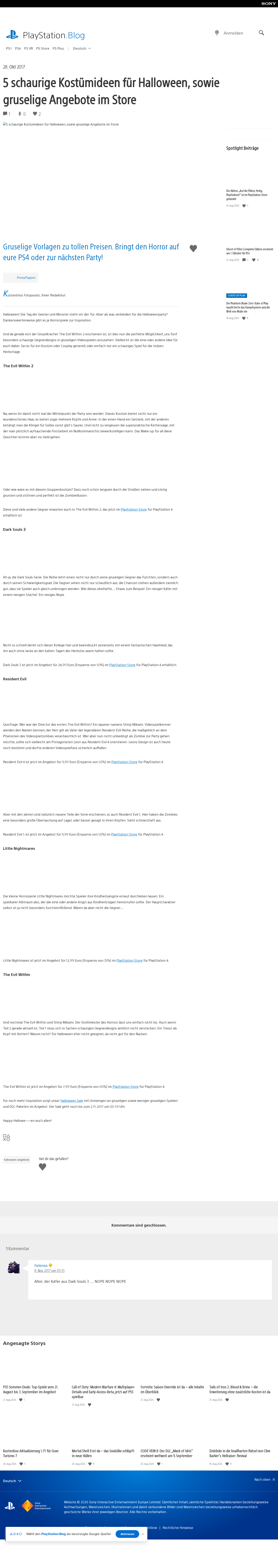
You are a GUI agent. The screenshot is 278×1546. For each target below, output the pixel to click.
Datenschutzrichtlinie (141, 1527)
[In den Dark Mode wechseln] (217, 33)
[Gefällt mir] (244, 206)
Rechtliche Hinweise (178, 1527)
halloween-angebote (16, 1159)
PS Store (42, 48)
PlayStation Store (134, 509)
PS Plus (58, 48)
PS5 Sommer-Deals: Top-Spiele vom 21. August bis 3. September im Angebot (30, 1389)
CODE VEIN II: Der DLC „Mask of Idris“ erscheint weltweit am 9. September (167, 1453)
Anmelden (233, 33)
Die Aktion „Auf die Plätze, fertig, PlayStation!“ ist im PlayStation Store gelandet (246, 195)
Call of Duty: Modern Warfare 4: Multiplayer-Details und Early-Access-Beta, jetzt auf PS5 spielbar (103, 1391)
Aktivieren (127, 1534)
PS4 (18, 48)
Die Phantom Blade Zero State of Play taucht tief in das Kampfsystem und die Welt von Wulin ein (248, 307)
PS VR (28, 48)
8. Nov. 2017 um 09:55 (49, 1270)
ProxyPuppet (26, 277)
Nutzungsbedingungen (102, 1527)
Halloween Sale (71, 1100)
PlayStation (54, 34)
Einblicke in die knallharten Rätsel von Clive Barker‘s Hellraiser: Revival (239, 1453)
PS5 (9, 48)
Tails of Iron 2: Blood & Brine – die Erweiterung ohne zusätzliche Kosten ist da (239, 1389)
